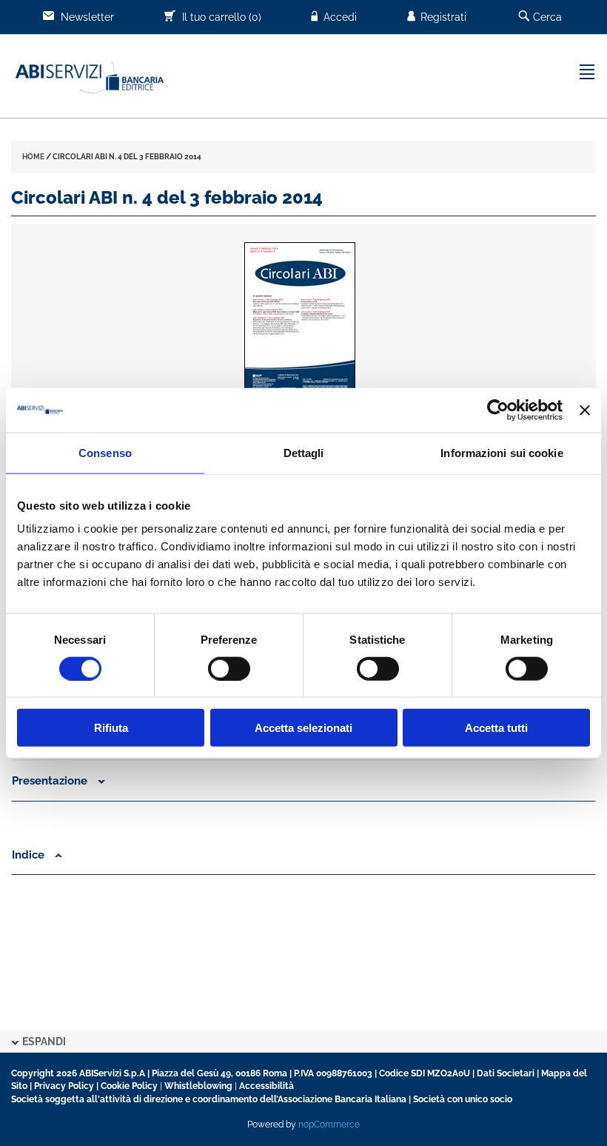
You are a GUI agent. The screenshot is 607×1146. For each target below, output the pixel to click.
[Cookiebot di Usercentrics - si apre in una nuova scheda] (498, 410)
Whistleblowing (198, 1086)
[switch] (229, 668)
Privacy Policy (64, 1086)
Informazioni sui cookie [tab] (501, 452)
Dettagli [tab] (304, 452)
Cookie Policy (129, 1086)
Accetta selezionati (303, 728)
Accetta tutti (496, 728)
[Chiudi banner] (585, 409)
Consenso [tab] (105, 452)
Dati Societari (505, 1073)
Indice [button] (29, 855)
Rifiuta (111, 728)
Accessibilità (266, 1086)
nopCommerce (329, 1124)
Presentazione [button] (51, 780)
